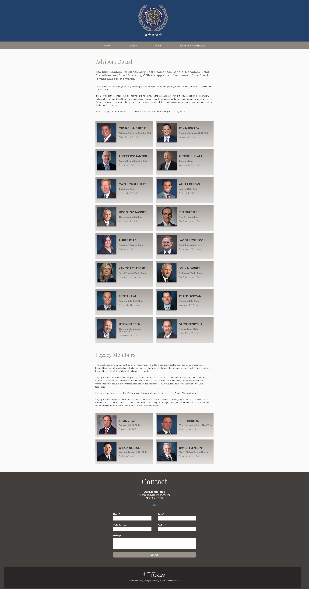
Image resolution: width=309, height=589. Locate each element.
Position (162, 525)
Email (161, 514)
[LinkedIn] (154, 505)
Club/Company (120, 525)
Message (117, 536)
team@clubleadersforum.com (154, 495)
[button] (132, 46)
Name (116, 514)
